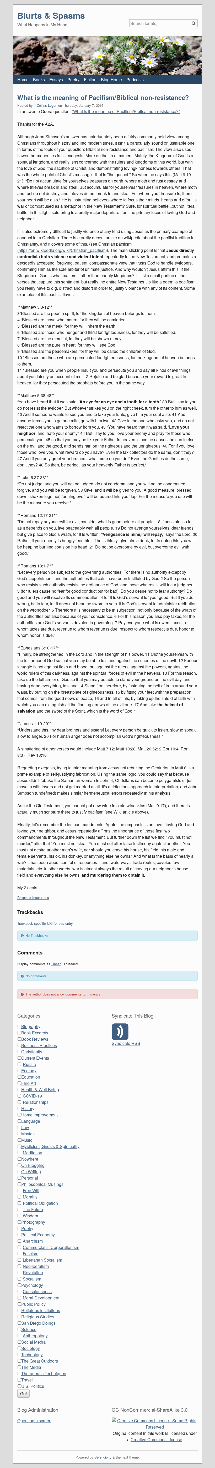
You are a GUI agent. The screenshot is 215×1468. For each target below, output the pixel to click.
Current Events (35, 1058)
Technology (32, 1355)
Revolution (33, 1272)
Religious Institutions (33, 897)
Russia (29, 1064)
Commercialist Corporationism (51, 1247)
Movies (28, 1134)
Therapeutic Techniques (43, 1373)
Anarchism (33, 1241)
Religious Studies (37, 1317)
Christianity (31, 1052)
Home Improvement (39, 1115)
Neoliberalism (36, 1266)
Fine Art (28, 1083)
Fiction (90, 80)
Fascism (30, 1254)
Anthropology (35, 1336)
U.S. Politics (32, 1386)
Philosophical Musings (42, 1184)
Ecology (28, 1071)
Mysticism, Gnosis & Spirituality (50, 1146)
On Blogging (33, 1165)
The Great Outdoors (39, 1361)
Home (23, 80)
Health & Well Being (40, 1089)
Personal (29, 1178)
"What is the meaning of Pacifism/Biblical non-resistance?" (126, 111)
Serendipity (102, 1457)
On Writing (31, 1172)
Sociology (30, 1348)
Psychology (32, 1285)
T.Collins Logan (45, 105)
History (27, 1108)
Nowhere (29, 1159)
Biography (30, 1026)
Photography (33, 1222)
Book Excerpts (34, 1033)
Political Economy (38, 1235)
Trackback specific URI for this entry (45, 923)
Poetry (73, 80)
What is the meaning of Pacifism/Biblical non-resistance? (103, 97)
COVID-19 (32, 1096)
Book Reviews (34, 1039)
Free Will (31, 1190)
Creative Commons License (156, 1439)
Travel (27, 1380)
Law (25, 1127)
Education (30, 1077)
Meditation (32, 1153)
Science (28, 1329)
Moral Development (41, 1298)
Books (39, 80)
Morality (30, 1197)
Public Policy (33, 1304)
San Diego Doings (38, 1323)
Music (26, 1140)
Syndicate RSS (126, 1043)
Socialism (32, 1279)
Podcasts (135, 80)
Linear (56, 963)
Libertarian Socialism (42, 1260)
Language (30, 1121)
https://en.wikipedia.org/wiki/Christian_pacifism (62, 250)
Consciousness (37, 1291)
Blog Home (111, 80)
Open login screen (34, 1421)
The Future (33, 1209)
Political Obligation (40, 1203)
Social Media (33, 1342)
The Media (31, 1367)
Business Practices (39, 1045)
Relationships (36, 1102)
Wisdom (30, 1216)
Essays (56, 80)
